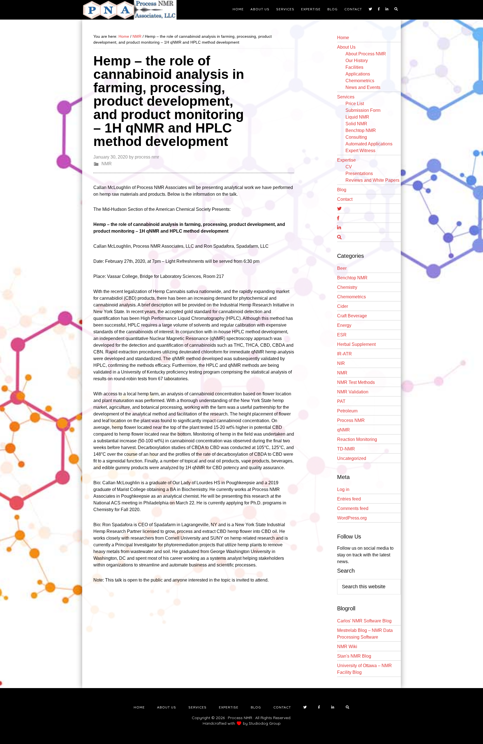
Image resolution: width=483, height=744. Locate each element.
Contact (344, 199)
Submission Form (362, 110)
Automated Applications (368, 143)
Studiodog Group (265, 723)
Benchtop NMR (360, 130)
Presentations (359, 173)
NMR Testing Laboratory (132, 10)
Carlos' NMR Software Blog (364, 620)
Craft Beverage (352, 315)
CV (348, 166)
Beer (342, 268)
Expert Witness (360, 150)
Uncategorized (351, 458)
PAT (341, 401)
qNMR (343, 429)
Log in (343, 489)
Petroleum (347, 410)
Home (343, 37)
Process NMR (351, 420)
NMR (106, 163)
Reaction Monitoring (357, 439)
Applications (357, 74)
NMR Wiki (347, 646)
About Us (346, 47)
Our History (356, 60)
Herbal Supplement (356, 344)
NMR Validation (352, 391)
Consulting (356, 137)
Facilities (354, 67)
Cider (342, 306)
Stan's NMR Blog (354, 656)
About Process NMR (365, 53)
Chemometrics (359, 80)
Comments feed (352, 508)
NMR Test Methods (356, 382)
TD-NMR (346, 449)
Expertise (346, 160)
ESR (342, 334)
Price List (354, 103)
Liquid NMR (357, 117)
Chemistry (347, 287)
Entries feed (349, 499)
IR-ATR (344, 353)
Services (345, 97)
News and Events (362, 87)
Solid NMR (356, 123)
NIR (341, 363)
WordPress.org (352, 518)
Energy (344, 325)
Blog (341, 189)
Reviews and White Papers (372, 180)
